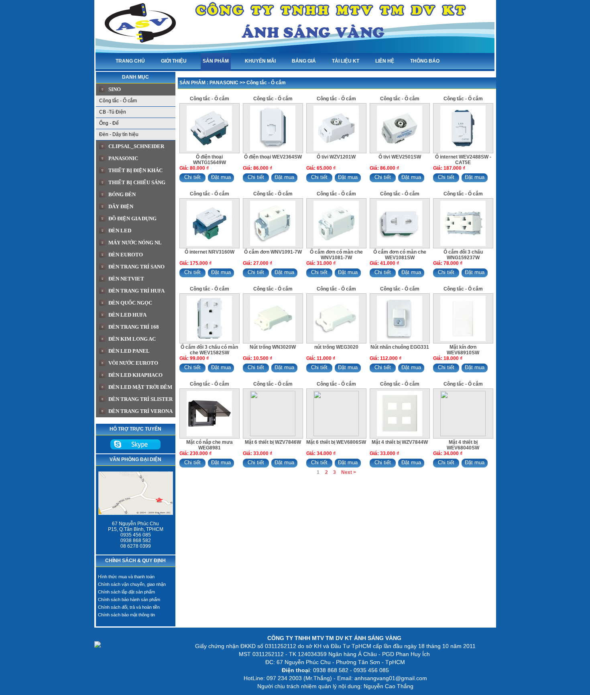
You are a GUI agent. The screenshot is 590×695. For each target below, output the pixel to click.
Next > (348, 472)
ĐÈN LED (119, 231)
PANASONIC (123, 158)
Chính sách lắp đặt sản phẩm (126, 591)
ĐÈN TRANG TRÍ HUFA (136, 291)
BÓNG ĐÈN (122, 194)
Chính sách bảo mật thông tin (126, 614)
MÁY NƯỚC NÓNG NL (135, 243)
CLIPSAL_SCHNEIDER (136, 146)
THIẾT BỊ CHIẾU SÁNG (136, 182)
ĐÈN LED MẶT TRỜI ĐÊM (140, 387)
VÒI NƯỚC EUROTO (133, 363)
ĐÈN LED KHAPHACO (135, 375)
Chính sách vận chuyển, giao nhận (132, 584)
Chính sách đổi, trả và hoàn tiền (129, 607)
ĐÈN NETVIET (126, 279)
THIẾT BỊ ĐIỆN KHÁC (135, 170)
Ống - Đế (109, 123)
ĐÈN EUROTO (125, 255)
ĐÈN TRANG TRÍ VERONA (140, 411)
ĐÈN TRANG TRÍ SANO (136, 267)
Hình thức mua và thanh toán (126, 576)
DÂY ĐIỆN (120, 206)
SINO (114, 89)
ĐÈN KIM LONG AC (132, 339)
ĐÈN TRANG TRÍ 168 (133, 327)
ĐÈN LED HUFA (127, 315)
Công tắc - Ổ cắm (118, 101)
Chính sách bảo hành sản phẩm (129, 599)
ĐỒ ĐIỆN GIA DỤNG (132, 218)
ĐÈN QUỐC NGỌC (130, 303)
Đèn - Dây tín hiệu (118, 134)
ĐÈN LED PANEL (129, 351)
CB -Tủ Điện (112, 112)
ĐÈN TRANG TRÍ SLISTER (140, 399)
